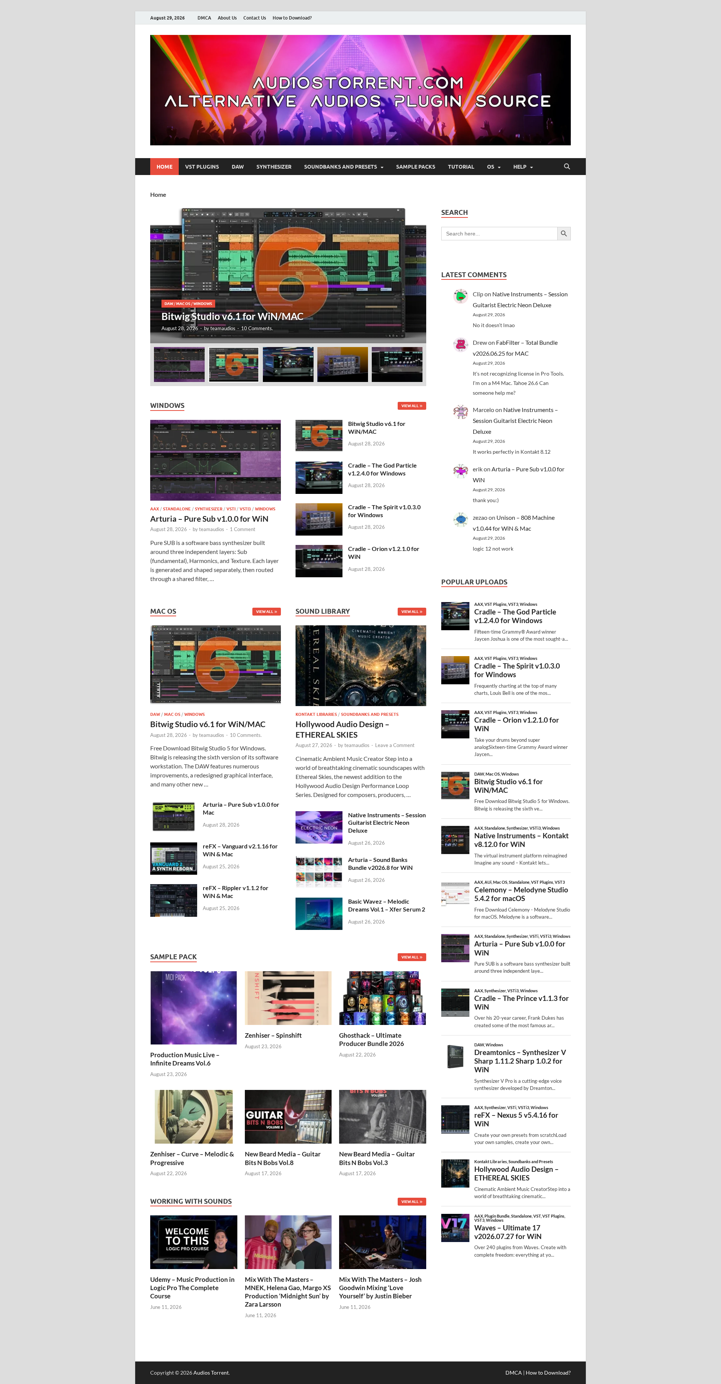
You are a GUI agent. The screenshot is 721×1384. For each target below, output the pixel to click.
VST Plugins (202, 167)
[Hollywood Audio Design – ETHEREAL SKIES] (361, 668)
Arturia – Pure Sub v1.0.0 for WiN (209, 518)
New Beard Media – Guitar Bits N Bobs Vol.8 (283, 1158)
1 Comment (242, 529)
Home (164, 167)
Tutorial (461, 167)
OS (490, 167)
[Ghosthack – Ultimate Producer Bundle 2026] (382, 997)
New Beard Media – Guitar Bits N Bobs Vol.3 (377, 1158)
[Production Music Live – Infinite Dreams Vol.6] (193, 1007)
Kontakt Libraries (316, 714)
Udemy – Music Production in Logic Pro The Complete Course (192, 1287)
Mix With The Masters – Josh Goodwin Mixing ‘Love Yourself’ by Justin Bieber (380, 1287)
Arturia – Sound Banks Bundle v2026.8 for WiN (380, 863)
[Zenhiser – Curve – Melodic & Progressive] (193, 1116)
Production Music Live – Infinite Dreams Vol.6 (185, 1059)
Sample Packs (415, 167)
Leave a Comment (395, 745)
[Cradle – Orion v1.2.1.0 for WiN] (319, 549)
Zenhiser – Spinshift (273, 1035)
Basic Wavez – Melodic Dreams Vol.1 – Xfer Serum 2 (386, 905)
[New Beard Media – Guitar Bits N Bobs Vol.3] (382, 1116)
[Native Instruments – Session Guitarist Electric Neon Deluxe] (319, 815)
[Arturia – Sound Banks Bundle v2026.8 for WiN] (319, 860)
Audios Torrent (211, 1372)
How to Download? (292, 18)
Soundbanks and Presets (340, 167)
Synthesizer (273, 167)
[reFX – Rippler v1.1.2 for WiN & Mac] (173, 888)
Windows (202, 303)
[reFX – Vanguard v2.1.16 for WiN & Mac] (173, 846)
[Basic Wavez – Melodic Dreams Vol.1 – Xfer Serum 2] (319, 902)
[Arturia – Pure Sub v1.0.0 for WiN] (215, 424)
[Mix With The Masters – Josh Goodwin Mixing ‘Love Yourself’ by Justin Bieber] (382, 1241)
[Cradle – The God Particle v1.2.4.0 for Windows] (319, 465)
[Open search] (567, 166)
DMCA (204, 18)
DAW (238, 167)
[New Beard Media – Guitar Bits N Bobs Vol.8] (288, 1116)
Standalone (177, 509)
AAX (154, 509)
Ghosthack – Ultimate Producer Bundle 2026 (371, 1039)
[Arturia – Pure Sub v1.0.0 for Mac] (173, 805)
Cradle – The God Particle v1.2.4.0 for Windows (382, 469)
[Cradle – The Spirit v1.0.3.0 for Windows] (319, 507)
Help (519, 167)
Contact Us (254, 18)
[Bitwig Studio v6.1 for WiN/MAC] (288, 275)
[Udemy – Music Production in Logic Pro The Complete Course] (193, 1241)
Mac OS (183, 303)
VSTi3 (245, 509)
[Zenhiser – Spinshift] (288, 997)
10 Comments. (257, 328)
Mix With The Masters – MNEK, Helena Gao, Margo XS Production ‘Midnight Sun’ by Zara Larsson (288, 1291)
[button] (414, 275)
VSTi (230, 509)
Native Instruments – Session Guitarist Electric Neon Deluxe (387, 822)
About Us (227, 18)
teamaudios (222, 328)
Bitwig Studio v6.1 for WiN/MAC (207, 724)
